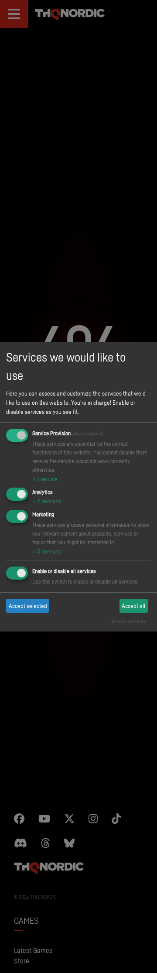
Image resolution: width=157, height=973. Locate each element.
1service (45, 478)
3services (46, 551)
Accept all (133, 605)
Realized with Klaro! (129, 621)
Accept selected (28, 605)
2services (46, 501)
